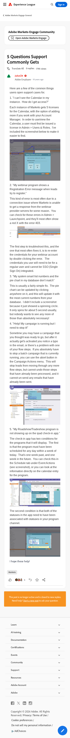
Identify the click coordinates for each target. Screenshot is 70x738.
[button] (18, 68)
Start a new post (31, 600)
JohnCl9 (19, 75)
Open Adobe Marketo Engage (31, 38)
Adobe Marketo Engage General (18, 15)
